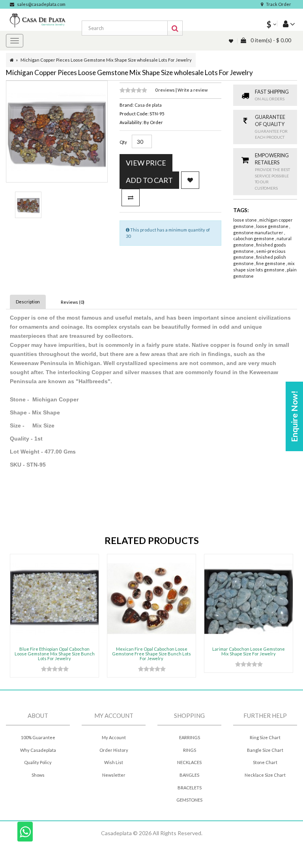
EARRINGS (189, 737)
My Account (114, 737)
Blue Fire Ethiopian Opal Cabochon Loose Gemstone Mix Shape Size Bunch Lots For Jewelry (55, 653)
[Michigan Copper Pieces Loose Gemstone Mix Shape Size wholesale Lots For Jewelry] (28, 205)
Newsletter (113, 774)
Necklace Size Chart (265, 774)
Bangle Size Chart (265, 750)
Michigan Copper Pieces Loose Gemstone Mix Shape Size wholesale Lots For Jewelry (106, 59)
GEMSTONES (189, 799)
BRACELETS (190, 787)
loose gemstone (272, 226)
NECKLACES (189, 762)
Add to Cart (149, 180)
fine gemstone (271, 263)
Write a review (193, 89)
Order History (113, 750)
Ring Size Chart (265, 737)
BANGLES (189, 774)
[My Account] (286, 23)
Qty (123, 142)
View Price (146, 162)
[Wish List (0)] (232, 40)
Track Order (278, 4)
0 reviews (165, 89)
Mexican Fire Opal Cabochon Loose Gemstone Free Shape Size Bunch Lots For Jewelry (151, 653)
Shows (38, 774)
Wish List (113, 762)
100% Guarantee (38, 737)
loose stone (245, 219)
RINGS (189, 750)
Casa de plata (148, 104)
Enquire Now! (294, 416)
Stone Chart (265, 762)
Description (28, 301)
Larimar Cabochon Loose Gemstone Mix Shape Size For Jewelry (248, 651)
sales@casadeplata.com (41, 4)
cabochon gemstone (254, 238)
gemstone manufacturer (258, 232)
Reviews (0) (72, 302)
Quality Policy (38, 762)
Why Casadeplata (38, 750)
